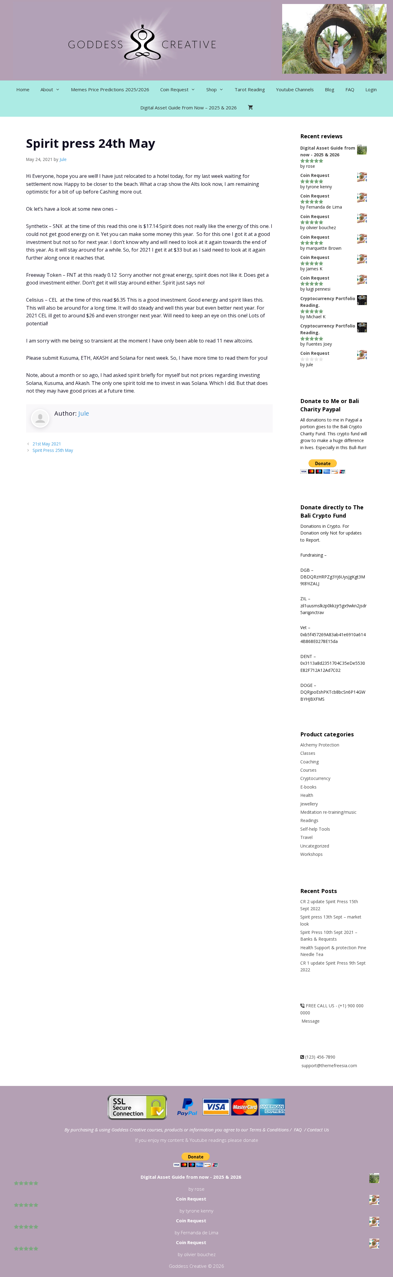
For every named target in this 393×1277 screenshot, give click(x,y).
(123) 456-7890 (319, 1057)
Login (371, 89)
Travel (306, 837)
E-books (308, 787)
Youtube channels (295, 89)
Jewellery (309, 804)
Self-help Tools (315, 829)
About (47, 89)
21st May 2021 (47, 444)
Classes (307, 753)
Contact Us (318, 1129)
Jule (83, 413)
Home (22, 89)
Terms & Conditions (269, 1129)
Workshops (311, 854)
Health (306, 795)
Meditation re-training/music (328, 812)
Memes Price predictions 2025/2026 (110, 89)
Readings (309, 820)
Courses (308, 770)
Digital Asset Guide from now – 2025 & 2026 (188, 107)
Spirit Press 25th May (53, 450)
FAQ (349, 89)
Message (310, 1021)
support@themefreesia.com (328, 1065)
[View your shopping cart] (250, 108)
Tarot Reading (250, 89)
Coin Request (174, 89)
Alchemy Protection (319, 745)
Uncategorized (314, 846)
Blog (329, 89)
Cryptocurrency (315, 778)
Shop (211, 89)
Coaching (309, 762)
